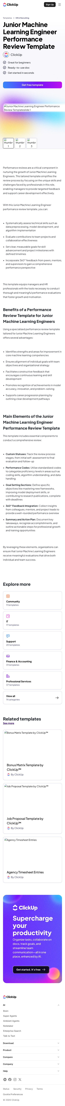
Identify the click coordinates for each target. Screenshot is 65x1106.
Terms (40, 1089)
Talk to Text (9, 1036)
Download (8, 1043)
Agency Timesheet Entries (25, 872)
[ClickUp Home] (10, 4)
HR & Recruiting (22, 18)
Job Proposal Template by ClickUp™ (25, 821)
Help (5, 1071)
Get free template (32, 84)
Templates (7, 18)
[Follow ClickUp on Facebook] (10, 1079)
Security (17, 1089)
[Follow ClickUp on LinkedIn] (5, 1079)
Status (6, 1089)
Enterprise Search (12, 1031)
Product (7, 1050)
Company (8, 1064)
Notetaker (8, 1026)
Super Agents (10, 1016)
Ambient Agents (11, 1021)
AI (4, 1005)
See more (8, 723)
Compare (8, 1057)
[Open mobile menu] (59, 4)
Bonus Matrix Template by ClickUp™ (25, 767)
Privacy (29, 1089)
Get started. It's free (28, 969)
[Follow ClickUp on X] (20, 1079)
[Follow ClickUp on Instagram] (15, 1079)
